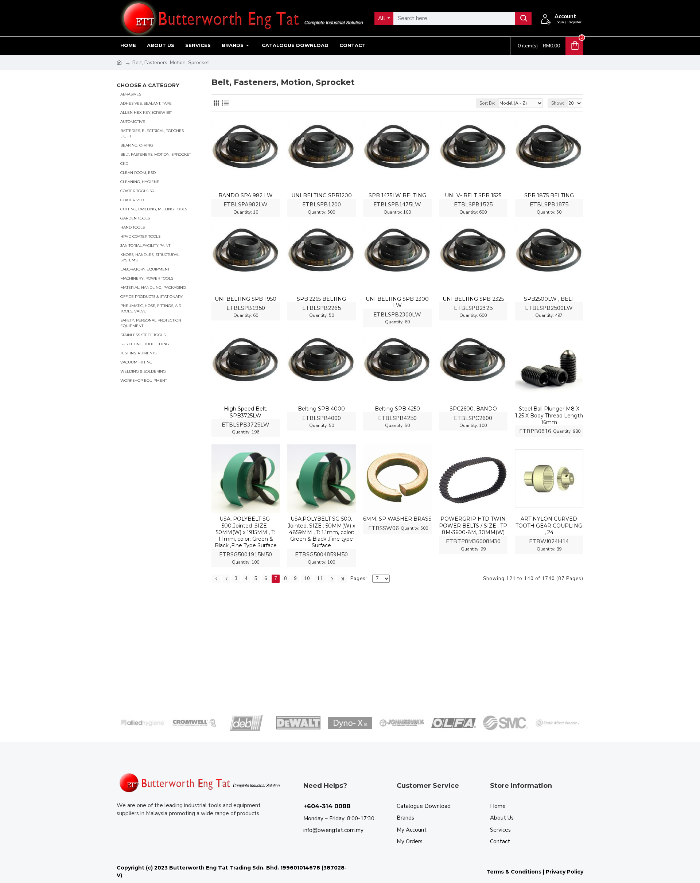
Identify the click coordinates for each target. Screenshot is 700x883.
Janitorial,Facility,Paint (145, 245)
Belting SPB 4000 (321, 408)
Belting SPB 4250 (397, 408)
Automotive (132, 121)
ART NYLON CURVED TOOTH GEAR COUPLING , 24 (549, 525)
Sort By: (487, 103)
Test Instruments (138, 352)
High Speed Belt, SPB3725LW (245, 412)
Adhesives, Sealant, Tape (146, 103)
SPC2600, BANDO (473, 408)
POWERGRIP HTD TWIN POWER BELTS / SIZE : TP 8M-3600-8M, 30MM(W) (473, 525)
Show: (557, 103)
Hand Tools (132, 227)
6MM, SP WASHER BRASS (397, 519)
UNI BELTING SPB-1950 (245, 299)
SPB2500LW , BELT (549, 299)
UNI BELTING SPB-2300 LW (397, 302)
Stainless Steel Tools (143, 334)
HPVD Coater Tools (140, 236)
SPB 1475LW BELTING (397, 195)
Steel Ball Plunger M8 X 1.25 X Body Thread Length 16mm (549, 415)
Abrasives (130, 94)
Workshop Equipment (143, 380)
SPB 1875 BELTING (549, 195)
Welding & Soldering (143, 371)
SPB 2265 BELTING (321, 299)
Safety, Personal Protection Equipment (150, 323)
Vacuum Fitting (136, 361)
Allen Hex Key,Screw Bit (146, 112)
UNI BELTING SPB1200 (321, 195)
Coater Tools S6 (137, 190)
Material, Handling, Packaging (153, 287)
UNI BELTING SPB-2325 (473, 299)
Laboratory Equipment (145, 269)
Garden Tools (135, 217)
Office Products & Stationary (151, 296)
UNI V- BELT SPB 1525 (473, 195)
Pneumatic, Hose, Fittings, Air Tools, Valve (150, 308)
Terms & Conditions (513, 871)
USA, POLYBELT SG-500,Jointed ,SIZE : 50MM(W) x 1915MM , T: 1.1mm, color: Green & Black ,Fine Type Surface (246, 532)
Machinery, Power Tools (146, 278)
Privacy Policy (564, 871)
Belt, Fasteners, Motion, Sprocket (155, 154)
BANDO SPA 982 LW (245, 195)
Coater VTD (132, 199)
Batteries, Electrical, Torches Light (152, 133)
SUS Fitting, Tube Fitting (144, 343)
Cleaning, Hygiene (139, 181)
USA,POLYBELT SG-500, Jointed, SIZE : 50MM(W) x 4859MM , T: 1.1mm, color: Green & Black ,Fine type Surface (321, 532)
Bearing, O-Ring (136, 145)
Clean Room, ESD (138, 172)
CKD (124, 163)
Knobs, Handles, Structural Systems (149, 257)
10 (307, 578)
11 (320, 578)
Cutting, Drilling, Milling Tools (153, 208)
